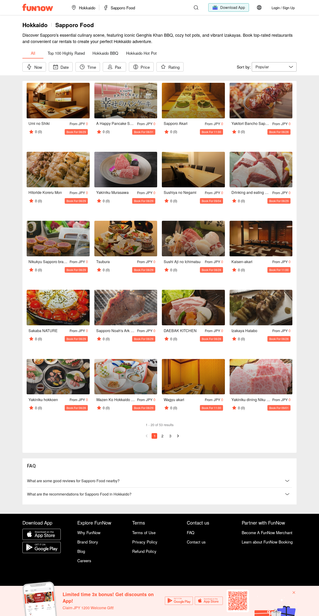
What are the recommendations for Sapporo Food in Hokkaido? (79, 494)
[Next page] (178, 436)
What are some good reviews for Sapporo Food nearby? (73, 480)
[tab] (32, 52)
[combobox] (274, 67)
